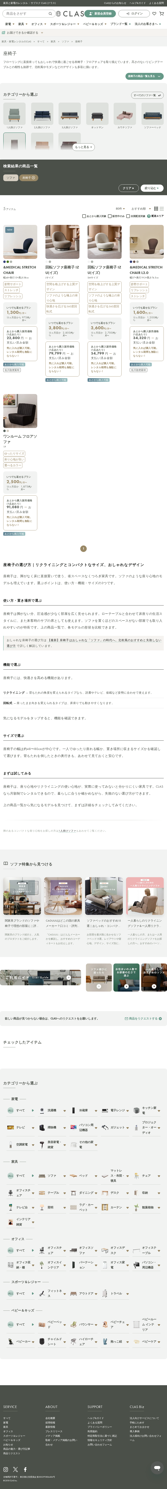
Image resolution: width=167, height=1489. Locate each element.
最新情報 (50, 1426)
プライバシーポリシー (100, 1426)
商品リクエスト (11, 1453)
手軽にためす (137, 1422)
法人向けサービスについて (144, 1418)
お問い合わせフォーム (100, 1444)
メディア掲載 (52, 1435)
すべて (41, 41)
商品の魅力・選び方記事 (16, 1448)
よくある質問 (156, 3)
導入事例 (135, 1431)
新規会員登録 (103, 13)
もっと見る (82, 147)
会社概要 (50, 1418)
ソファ (65, 41)
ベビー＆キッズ (11, 1440)
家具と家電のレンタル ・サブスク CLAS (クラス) (29, 3)
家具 (53, 41)
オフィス (8, 1431)
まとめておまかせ (139, 1426)
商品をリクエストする (143, 1018)
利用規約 (92, 1431)
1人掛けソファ (67, 830)
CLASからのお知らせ (115, 3)
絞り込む (150, 188)
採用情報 (50, 1422)
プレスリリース (54, 1431)
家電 (5, 1422)
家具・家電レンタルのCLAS (16, 41)
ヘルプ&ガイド (138, 3)
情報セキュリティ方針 (100, 1440)
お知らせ (8, 1444)
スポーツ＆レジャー (14, 1435)
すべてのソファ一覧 (145, 95)
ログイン (137, 13)
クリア (127, 188)
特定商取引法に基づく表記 (102, 1435)
